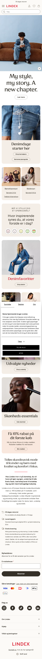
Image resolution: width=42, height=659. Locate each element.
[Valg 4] (27, 231)
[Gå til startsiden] (12, 6)
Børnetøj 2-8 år (11, 193)
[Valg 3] (21, 231)
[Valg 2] (14, 231)
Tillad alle (21, 347)
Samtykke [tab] (7, 304)
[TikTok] (21, 608)
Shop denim (21, 284)
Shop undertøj (21, 369)
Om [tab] (34, 304)
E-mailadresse (8, 561)
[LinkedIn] (38, 608)
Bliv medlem (21, 449)
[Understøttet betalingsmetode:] (21, 591)
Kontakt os (12, 650)
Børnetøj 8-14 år (31, 193)
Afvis (21, 353)
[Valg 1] (8, 231)
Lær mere (21, 97)
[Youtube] (29, 608)
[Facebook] (12, 608)
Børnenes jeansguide (21, 159)
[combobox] (21, 11)
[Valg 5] (34, 231)
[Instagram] (4, 608)
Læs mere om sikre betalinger (27, 584)
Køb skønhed (21, 422)
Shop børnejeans (21, 154)
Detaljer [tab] (21, 304)
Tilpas (20, 341)
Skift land (23, 654)
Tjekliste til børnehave (11, 197)
